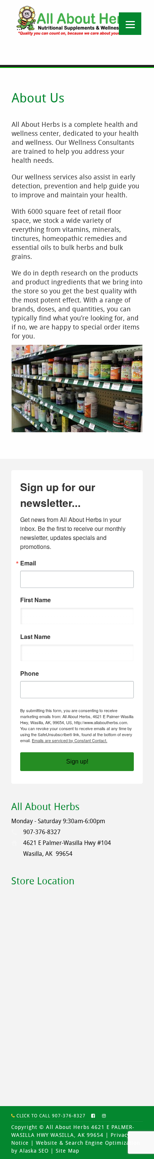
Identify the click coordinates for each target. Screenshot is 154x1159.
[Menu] (130, 23)
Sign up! (77, 761)
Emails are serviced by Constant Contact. (69, 740)
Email (28, 563)
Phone (29, 673)
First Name (35, 600)
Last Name (35, 637)
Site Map (67, 1150)
